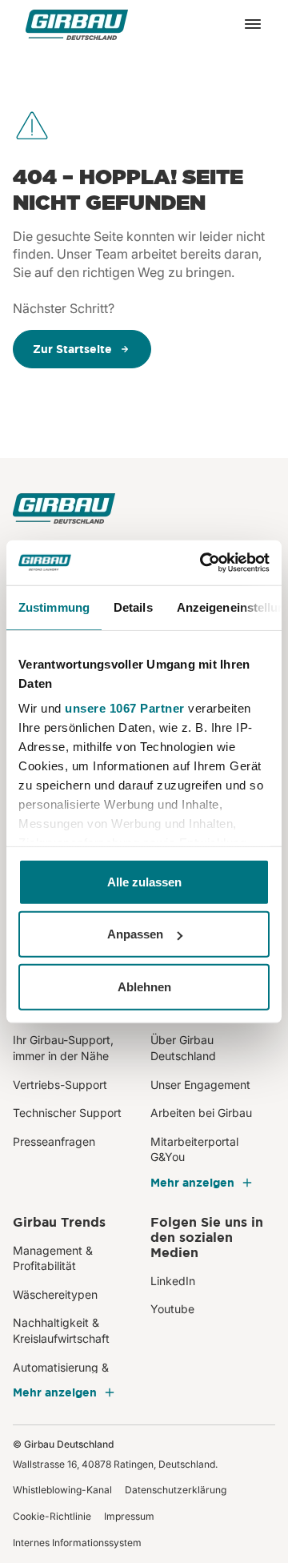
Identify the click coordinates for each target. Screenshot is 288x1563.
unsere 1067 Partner (125, 708)
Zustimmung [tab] (54, 606)
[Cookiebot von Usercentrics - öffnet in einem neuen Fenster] (203, 562)
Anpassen (135, 934)
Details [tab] (133, 606)
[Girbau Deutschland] (77, 24)
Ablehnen (144, 986)
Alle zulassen (144, 881)
